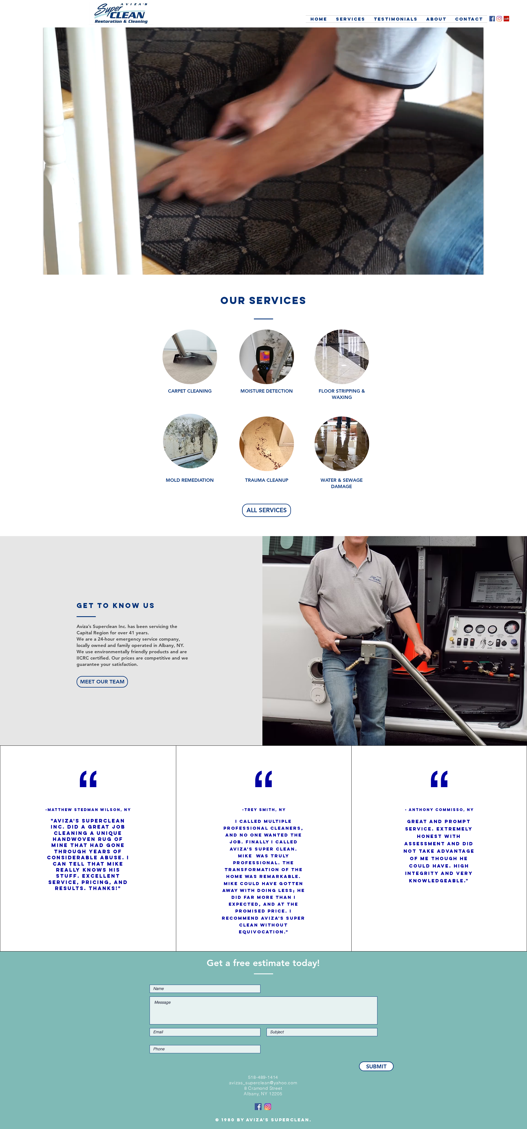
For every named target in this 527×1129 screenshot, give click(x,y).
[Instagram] (499, 18)
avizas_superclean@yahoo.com (263, 1082)
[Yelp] (506, 18)
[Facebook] (492, 18)
